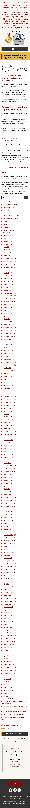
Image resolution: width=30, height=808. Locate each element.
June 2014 (6, 650)
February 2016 (8, 592)
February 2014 (8, 661)
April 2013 (7, 690)
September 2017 (8, 540)
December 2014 (8, 633)
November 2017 (8, 535)
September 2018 (8, 506)
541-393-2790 (15, 31)
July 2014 (6, 647)
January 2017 (7, 561)
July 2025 (6, 273)
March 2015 (7, 624)
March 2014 (7, 658)
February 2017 (8, 558)
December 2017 (8, 532)
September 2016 (8, 572)
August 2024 (7, 304)
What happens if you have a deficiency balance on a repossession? (14, 78)
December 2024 (8, 293)
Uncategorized (8, 230)
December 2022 (8, 362)
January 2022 (7, 393)
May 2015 (6, 618)
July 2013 (6, 682)
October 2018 (8, 503)
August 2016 (7, 575)
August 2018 (7, 509)
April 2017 (7, 552)
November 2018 (8, 500)
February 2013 (8, 696)
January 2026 (7, 255)
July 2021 (6, 411)
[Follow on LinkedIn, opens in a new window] (19, 790)
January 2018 (7, 529)
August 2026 (7, 235)
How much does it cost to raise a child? (14, 714)
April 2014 (7, 656)
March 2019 (7, 489)
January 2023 (7, 359)
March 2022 (7, 388)
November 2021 (8, 399)
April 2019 (7, 486)
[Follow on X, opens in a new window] (15, 790)
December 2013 (8, 667)
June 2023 (6, 345)
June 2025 (6, 275)
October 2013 (8, 673)
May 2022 (6, 382)
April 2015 (7, 621)
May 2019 (6, 483)
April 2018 (7, 520)
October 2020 (8, 437)
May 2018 (6, 517)
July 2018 (6, 512)
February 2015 (8, 627)
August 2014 (7, 644)
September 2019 (8, 471)
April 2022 (7, 385)
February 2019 (8, 491)
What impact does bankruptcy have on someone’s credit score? (15, 170)
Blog (5, 210)
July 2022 (6, 376)
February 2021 (8, 425)
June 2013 (6, 684)
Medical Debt (7, 227)
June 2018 (6, 514)
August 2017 (7, 543)
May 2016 (6, 584)
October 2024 (8, 298)
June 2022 (6, 379)
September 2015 (8, 607)
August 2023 (7, 339)
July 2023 (6, 342)
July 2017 (6, 546)
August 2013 (7, 679)
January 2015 (7, 630)
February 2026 (8, 252)
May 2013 (6, 687)
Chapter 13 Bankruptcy (10, 213)
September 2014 (8, 641)
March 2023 (7, 353)
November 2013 (8, 670)
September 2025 (8, 267)
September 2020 (8, 440)
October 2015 (8, 604)
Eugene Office (15, 766)
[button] (15, 49)
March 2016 (7, 589)
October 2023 (8, 333)
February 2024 (8, 322)
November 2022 (8, 365)
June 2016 (6, 581)
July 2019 (6, 477)
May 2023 (6, 347)
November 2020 (8, 434)
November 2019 (8, 466)
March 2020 (7, 457)
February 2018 (8, 526)
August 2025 (7, 270)
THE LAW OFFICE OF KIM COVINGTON (15, 2)
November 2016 (8, 566)
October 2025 (8, 264)
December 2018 (8, 497)
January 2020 (7, 463)
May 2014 (6, 653)
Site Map (13, 801)
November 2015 (8, 601)
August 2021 (7, 408)
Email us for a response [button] (15, 734)
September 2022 (8, 371)
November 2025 (8, 261)
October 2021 (8, 402)
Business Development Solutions (11, 803)
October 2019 (8, 468)
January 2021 (7, 428)
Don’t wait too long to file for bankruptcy (15, 711)
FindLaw (25, 803)
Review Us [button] (15, 784)
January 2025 (7, 290)
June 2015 (6, 615)
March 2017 (7, 555)
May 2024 (6, 313)
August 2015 (7, 610)
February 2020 (8, 460)
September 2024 (8, 301)
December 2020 (8, 431)
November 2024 (8, 296)
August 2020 (7, 442)
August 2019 (7, 474)
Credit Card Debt (8, 218)
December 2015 (8, 598)
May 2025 (6, 278)
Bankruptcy (13, 86)
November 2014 (8, 635)
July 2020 (6, 445)
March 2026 (7, 250)
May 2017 (6, 549)
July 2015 (6, 612)
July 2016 (6, 578)
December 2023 (8, 327)
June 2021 (6, 414)
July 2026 (6, 238)
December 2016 (8, 563)
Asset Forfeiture (8, 204)
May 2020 (6, 451)
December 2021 (8, 396)
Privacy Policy (21, 801)
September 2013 (8, 676)
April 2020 (7, 454)
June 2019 (6, 480)
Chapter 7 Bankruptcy (10, 216)
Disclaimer (7, 801)
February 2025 (8, 287)
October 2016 (8, 569)
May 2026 (6, 244)
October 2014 (8, 638)
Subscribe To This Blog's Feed (11, 725)
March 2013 (7, 693)
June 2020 (6, 448)
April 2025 (7, 281)
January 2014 (7, 664)
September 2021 (8, 405)
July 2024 (6, 307)
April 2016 (7, 586)
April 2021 (7, 419)
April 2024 (7, 316)
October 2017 (8, 537)
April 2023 (7, 350)
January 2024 (7, 324)
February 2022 (8, 391)
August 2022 (7, 373)
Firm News (6, 224)
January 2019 (7, 494)
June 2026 (6, 241)
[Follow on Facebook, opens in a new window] (10, 790)
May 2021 (6, 417)
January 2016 (7, 595)
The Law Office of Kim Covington (18, 84)
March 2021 (7, 422)
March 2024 (7, 319)
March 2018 (7, 523)
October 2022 (8, 368)
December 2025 (8, 258)
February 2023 (8, 356)
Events (5, 221)
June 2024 (6, 310)
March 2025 (7, 284)
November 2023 (8, 330)
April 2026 (7, 247)
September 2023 (8, 336)
